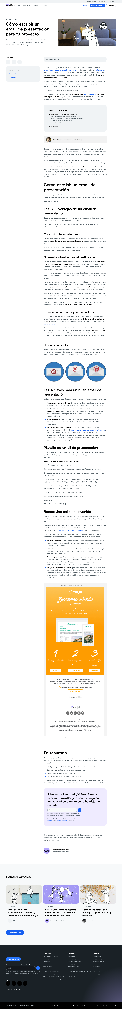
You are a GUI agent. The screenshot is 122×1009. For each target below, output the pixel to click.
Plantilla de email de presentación (62, 121)
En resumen (12, 77)
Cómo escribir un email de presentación (20, 73)
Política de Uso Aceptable (104, 1006)
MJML (44, 969)
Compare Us (71, 969)
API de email (46, 961)
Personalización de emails (50, 974)
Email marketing (47, 964)
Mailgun (95, 964)
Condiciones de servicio (88, 1006)
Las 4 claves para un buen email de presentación (67, 118)
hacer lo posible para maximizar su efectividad (87, 430)
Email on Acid (96, 966)
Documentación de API (74, 961)
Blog (69, 974)
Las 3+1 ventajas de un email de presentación (66, 116)
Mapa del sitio (72, 976)
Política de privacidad (58, 1006)
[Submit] (79, 810)
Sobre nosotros (97, 956)
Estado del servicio (73, 964)
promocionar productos (52, 70)
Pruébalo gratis (97, 974)
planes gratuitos (50, 324)
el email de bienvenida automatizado (69, 530)
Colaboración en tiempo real (51, 971)
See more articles (15, 932)
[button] (88, 1)
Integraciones (47, 959)
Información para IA (98, 961)
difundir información (69, 70)
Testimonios (71, 956)
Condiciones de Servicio (62, 820)
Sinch (94, 969)
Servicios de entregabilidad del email (53, 976)
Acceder (85, 5)
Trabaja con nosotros (99, 959)
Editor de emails (47, 966)
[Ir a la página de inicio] (10, 5)
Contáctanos (96, 971)
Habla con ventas (13, 959)
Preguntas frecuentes (74, 966)
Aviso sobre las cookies (73, 1006)
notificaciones (99, 70)
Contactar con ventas (97, 5)
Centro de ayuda (72, 959)
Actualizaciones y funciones (51, 956)
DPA (115, 1006)
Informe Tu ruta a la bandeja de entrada (79, 971)
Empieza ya (111, 5)
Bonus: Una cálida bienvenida (60, 123)
